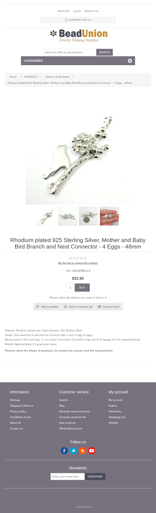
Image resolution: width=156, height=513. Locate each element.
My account (116, 399)
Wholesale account (70, 428)
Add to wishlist (49, 306)
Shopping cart (117, 417)
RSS (82, 450)
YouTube (91, 450)
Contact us (16, 428)
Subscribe (95, 476)
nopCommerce (84, 507)
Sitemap (15, 399)
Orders (113, 405)
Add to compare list (80, 306)
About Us (15, 422)
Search (104, 52)
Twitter (73, 450)
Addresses (115, 411)
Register (63, 11)
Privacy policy (18, 411)
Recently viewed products (74, 411)
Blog (61, 405)
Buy (82, 287)
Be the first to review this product (78, 262)
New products (67, 422)
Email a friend (111, 306)
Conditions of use (20, 417)
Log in (77, 11)
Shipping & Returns (21, 405)
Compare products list (72, 417)
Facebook (64, 450)
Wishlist (113, 422)
